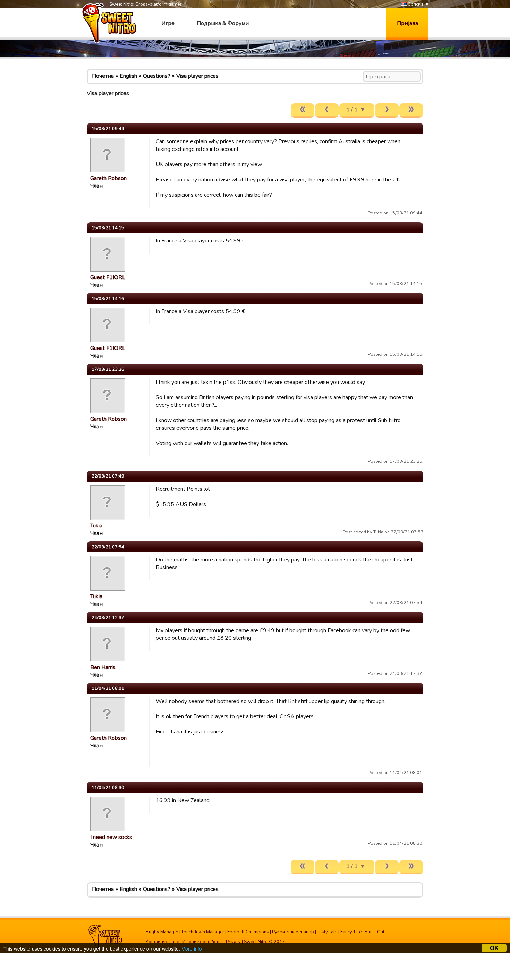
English (128, 76)
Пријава (407, 23)
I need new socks (111, 837)
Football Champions (248, 932)
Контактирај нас (162, 941)
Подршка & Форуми (223, 23)
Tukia (96, 526)
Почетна (103, 76)
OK (494, 948)
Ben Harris (103, 667)
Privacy (233, 941)
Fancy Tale (351, 932)
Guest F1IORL (107, 277)
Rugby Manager (162, 932)
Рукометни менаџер (293, 932)
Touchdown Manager (202, 932)
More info (191, 948)
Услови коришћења (202, 941)
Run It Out (374, 932)
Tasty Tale (327, 932)
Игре (168, 23)
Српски (415, 4)
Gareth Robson (108, 178)
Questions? (156, 76)
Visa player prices (197, 76)
